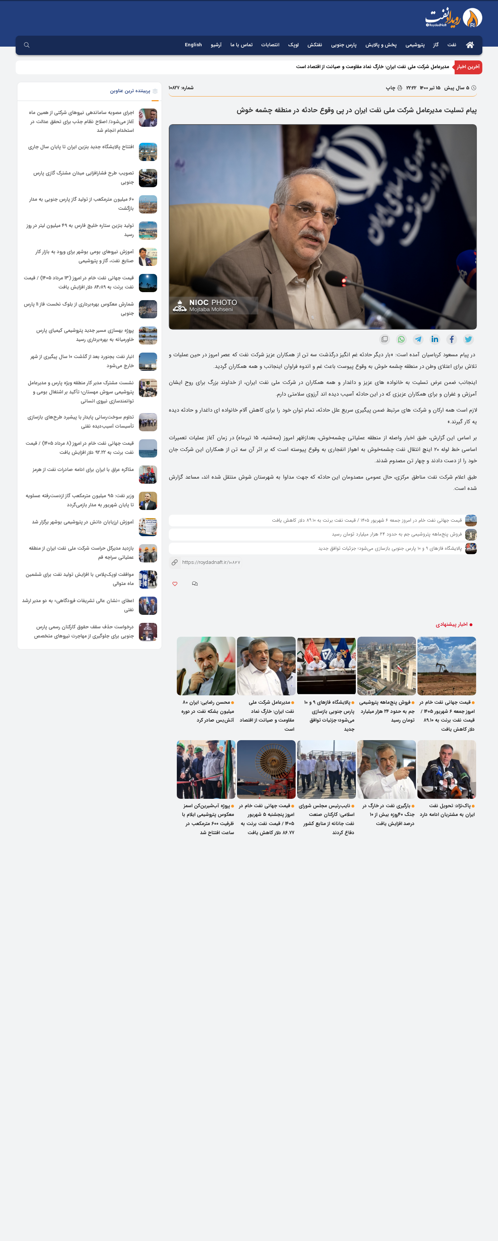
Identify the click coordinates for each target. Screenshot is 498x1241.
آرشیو (216, 45)
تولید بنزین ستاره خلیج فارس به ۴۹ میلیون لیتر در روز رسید (80, 230)
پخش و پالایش (381, 45)
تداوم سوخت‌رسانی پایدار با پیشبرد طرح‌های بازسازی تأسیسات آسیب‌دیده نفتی (80, 421)
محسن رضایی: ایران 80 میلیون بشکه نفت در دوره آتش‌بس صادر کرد (207, 711)
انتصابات (270, 45)
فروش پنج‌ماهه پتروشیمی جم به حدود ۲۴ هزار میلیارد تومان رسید (397, 534)
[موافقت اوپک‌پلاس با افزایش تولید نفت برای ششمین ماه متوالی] (148, 579)
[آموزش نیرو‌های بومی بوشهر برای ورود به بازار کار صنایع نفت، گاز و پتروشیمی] (148, 257)
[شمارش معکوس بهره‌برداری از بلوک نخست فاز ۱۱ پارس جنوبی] (148, 309)
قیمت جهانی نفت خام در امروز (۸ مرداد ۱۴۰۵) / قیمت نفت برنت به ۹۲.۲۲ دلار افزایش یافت (80, 448)
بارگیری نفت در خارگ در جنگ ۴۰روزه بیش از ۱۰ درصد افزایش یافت (389, 815)
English (193, 45)
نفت (451, 45)
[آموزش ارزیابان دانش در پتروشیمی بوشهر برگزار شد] (148, 527)
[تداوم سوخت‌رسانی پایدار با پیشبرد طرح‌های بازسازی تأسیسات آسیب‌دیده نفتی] (148, 422)
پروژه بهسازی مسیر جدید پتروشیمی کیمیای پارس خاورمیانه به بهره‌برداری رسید (85, 335)
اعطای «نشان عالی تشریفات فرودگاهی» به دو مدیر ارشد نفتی (78, 605)
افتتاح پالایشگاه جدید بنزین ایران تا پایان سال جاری (81, 147)
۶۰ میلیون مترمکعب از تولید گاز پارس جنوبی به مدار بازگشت (82, 204)
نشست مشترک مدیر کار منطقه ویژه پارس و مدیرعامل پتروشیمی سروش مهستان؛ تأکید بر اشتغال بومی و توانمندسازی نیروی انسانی (81, 392)
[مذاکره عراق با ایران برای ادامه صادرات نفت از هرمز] (148, 475)
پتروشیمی (415, 45)
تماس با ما (241, 45)
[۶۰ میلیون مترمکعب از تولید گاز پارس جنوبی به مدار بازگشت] (148, 204)
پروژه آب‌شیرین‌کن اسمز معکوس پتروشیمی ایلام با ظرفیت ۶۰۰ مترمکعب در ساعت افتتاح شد (208, 819)
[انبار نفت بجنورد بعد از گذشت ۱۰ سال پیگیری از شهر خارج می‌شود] (148, 362)
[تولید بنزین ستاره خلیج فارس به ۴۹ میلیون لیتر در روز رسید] (148, 230)
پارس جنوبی (344, 45)
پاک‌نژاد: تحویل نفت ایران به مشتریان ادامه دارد (447, 810)
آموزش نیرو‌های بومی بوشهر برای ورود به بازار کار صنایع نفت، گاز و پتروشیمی (85, 256)
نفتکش (314, 45)
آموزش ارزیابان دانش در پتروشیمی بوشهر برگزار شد (83, 522)
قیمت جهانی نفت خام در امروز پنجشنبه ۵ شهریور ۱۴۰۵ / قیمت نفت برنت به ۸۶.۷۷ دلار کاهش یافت (266, 819)
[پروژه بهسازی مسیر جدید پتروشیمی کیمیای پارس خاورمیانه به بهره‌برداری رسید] (148, 335)
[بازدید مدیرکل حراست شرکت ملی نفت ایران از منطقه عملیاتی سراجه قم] (148, 553)
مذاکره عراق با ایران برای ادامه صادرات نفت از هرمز (83, 470)
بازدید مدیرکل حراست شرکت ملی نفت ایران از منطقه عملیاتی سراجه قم (81, 553)
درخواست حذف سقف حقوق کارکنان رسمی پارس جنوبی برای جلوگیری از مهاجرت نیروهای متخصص (84, 631)
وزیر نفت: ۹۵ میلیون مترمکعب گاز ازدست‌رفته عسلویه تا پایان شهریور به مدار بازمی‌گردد (80, 500)
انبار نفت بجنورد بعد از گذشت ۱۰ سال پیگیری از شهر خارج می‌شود (82, 361)
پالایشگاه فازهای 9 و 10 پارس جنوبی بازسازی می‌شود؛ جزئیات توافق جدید (390, 548)
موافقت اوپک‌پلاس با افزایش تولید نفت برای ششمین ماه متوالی (80, 579)
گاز (436, 45)
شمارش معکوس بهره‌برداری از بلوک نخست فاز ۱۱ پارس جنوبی (79, 309)
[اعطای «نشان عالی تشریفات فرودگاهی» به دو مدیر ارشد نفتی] (148, 606)
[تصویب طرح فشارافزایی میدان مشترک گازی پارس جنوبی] (148, 178)
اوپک (293, 45)
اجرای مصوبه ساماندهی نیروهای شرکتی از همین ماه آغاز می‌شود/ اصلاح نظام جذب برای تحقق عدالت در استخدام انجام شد (81, 121)
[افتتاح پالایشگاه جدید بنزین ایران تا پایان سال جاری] (148, 152)
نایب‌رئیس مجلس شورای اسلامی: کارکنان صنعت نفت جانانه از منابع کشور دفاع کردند (326, 819)
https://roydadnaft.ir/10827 (204, 562)
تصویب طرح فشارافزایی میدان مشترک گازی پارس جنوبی (83, 177)
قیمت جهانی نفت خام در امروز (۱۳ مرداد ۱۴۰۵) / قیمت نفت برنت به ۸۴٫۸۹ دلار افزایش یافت (79, 282)
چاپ (391, 88)
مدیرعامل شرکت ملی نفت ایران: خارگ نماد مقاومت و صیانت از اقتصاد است (372, 67)
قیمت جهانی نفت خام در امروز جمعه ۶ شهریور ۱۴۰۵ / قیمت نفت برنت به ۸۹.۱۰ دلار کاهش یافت (367, 520)
